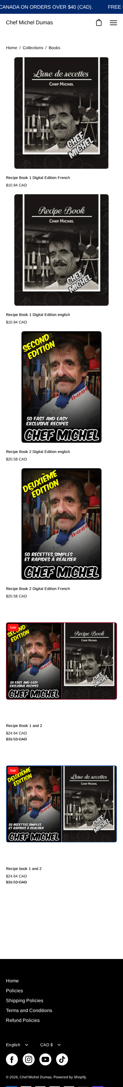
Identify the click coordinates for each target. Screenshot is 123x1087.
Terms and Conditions (29, 1010)
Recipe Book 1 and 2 (24, 725)
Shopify (80, 1077)
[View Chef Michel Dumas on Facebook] (12, 1059)
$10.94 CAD (16, 185)
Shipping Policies (24, 1000)
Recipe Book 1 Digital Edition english (38, 314)
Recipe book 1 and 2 (23, 868)
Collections (33, 47)
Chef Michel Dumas (29, 22)
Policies (14, 990)
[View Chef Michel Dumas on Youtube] (45, 1059)
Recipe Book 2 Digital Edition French (38, 588)
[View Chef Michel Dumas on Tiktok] (62, 1059)
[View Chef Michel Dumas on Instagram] (29, 1059)
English (13, 1044)
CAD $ (46, 1044)
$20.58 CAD (16, 459)
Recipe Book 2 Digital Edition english (38, 451)
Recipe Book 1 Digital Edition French (38, 177)
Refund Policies (23, 1020)
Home (11, 47)
